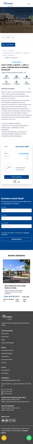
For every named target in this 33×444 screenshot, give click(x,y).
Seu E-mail (3, 215)
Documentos (4, 373)
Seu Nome (3, 207)
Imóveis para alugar (6, 353)
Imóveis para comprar (7, 350)
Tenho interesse (16, 177)
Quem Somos (5, 333)
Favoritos (4, 362)
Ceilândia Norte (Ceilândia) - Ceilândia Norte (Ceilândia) (16, 54)
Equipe (3, 339)
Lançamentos (5, 356)
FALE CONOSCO (9, 44)
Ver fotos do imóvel (16, 20)
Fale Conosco (5, 336)
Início (4, 51)
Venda (11, 51)
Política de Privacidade (7, 342)
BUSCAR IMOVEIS (16, 239)
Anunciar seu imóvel (6, 359)
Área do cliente (5, 370)
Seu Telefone (4, 223)
